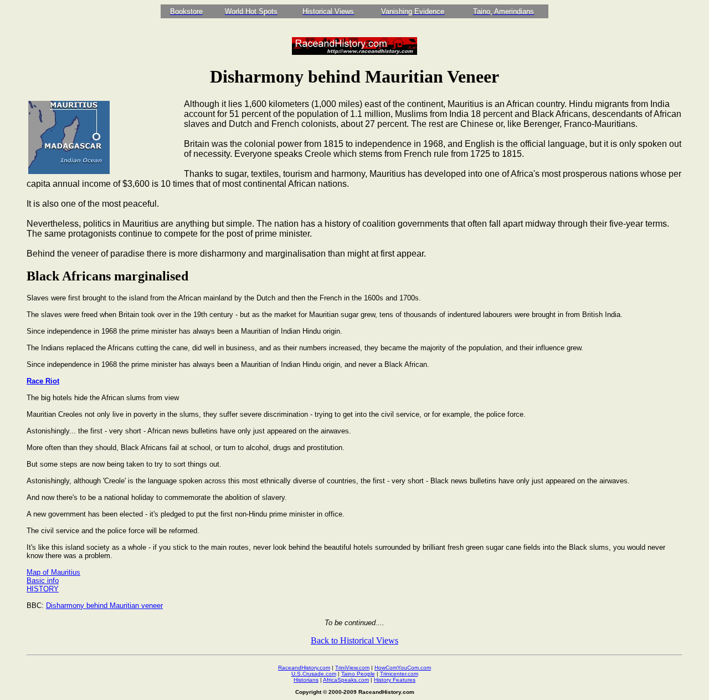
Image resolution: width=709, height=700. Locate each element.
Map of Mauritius (53, 572)
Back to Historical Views (354, 640)
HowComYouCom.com (402, 668)
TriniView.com (352, 668)
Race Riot (43, 381)
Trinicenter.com (399, 674)
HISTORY (43, 589)
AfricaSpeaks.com (346, 680)
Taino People (358, 674)
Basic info (43, 580)
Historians (306, 680)
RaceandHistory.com (304, 668)
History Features (394, 680)
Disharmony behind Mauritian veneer (104, 605)
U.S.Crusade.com (313, 674)
